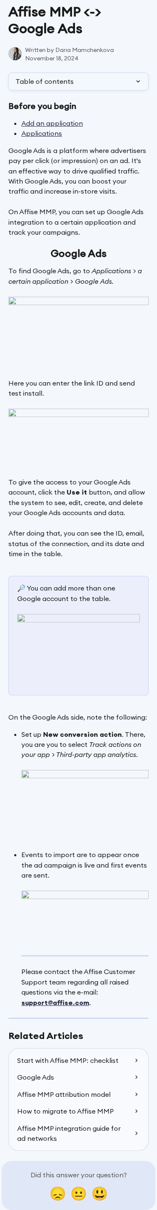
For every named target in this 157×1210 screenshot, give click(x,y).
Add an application (52, 123)
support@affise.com (55, 1002)
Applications (41, 133)
